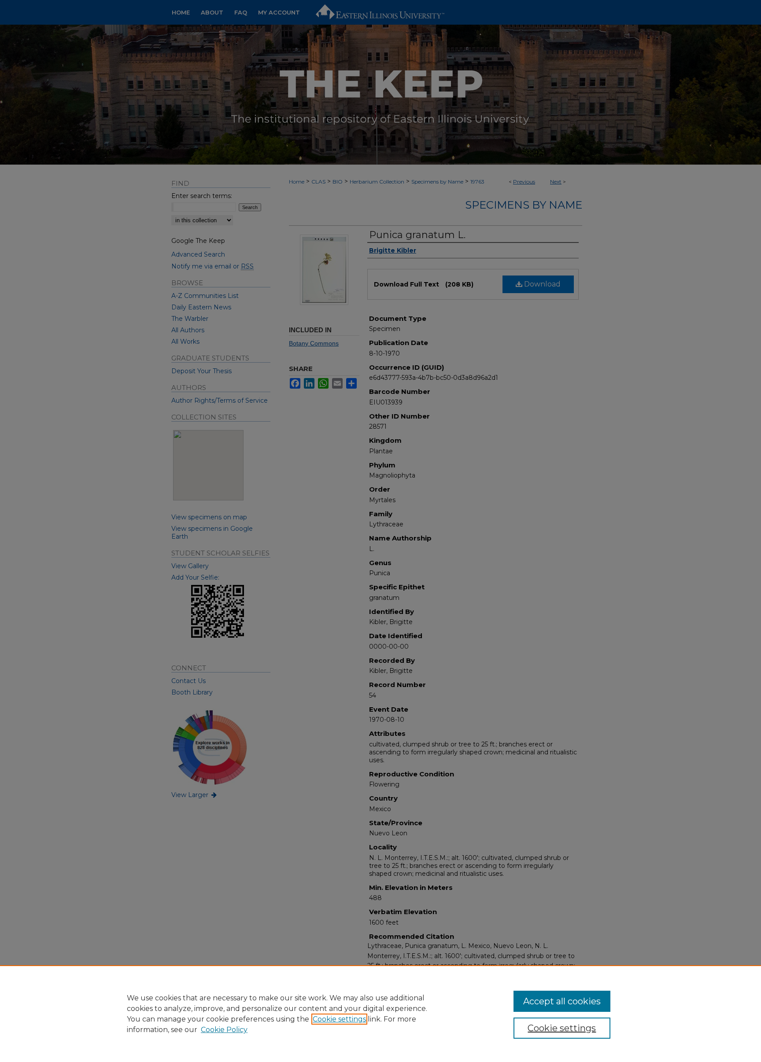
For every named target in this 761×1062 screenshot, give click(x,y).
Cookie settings (339, 1019)
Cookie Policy (224, 1029)
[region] (380, 1013)
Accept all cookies (562, 1001)
